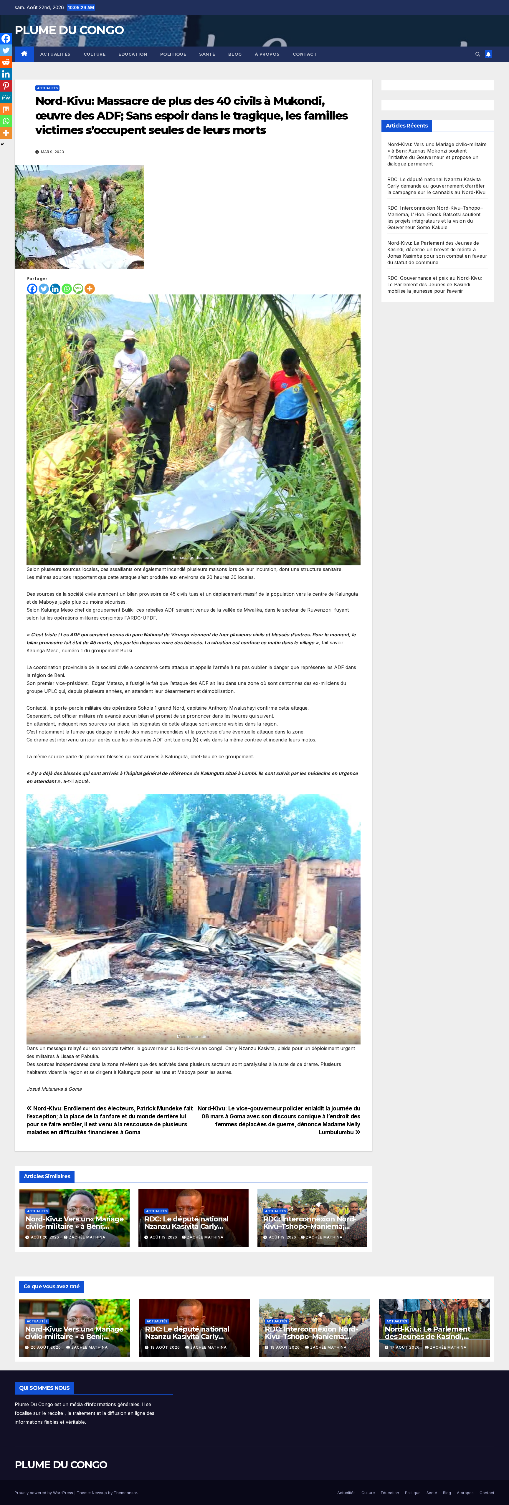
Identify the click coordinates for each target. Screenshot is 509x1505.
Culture (95, 54)
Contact (305, 54)
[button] (477, 54)
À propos (267, 54)
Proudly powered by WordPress (44, 1492)
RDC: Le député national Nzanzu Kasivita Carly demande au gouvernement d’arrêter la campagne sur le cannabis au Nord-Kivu (436, 185)
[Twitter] (44, 289)
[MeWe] (6, 97)
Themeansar (125, 1492)
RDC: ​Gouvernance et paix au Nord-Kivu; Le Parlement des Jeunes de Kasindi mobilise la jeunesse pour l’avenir (434, 284)
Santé (207, 54)
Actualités (55, 54)
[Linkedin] (55, 289)
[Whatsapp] (67, 289)
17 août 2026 (405, 1347)
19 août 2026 (166, 1347)
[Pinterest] (6, 86)
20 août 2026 (46, 1347)
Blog (235, 54)
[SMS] (78, 289)
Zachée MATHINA (87, 1237)
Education (132, 54)
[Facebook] (32, 289)
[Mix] (6, 109)
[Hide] (2, 144)
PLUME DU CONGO (69, 30)
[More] (90, 289)
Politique (173, 54)
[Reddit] (6, 62)
